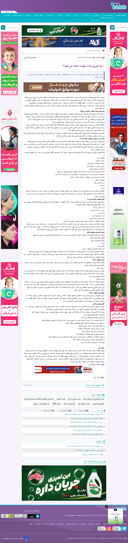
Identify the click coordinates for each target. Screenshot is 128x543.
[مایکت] (34, 516)
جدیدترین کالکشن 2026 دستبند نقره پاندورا (39, 399)
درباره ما (90, 524)
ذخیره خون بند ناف (74, 399)
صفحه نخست (121, 15)
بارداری (86, 15)
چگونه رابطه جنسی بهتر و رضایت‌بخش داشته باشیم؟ (87, 418)
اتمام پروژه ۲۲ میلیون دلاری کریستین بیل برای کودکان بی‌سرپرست (83, 414)
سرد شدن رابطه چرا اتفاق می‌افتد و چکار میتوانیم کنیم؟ (86, 422)
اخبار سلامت (17, 15)
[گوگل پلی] (20, 516)
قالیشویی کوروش (98, 403)
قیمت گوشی (61, 399)
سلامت (50, 15)
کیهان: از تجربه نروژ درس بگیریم (92, 454)
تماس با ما (83, 524)
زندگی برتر (37, 524)
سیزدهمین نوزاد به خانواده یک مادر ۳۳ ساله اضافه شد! (86, 426)
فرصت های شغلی (71, 524)
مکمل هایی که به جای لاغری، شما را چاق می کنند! (88, 430)
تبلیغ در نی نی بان (48, 524)
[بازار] (7, 516)
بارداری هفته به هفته (109, 524)
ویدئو (28, 15)
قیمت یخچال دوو (84, 403)
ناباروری (96, 15)
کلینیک (7, 15)
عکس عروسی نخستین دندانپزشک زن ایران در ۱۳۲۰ (87, 434)
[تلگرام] (119, 530)
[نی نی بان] (118, 6)
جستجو (98, 524)
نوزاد (68, 15)
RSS (30, 524)
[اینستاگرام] (105, 530)
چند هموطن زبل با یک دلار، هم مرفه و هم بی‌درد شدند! (85, 446)
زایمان (76, 15)
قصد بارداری (108, 15)
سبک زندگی (39, 15)
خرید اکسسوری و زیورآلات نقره (94, 399)
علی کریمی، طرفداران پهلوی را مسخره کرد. (89, 450)
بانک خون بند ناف (69, 403)
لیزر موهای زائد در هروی (41, 403)
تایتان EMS (56, 403)
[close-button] (106, 506)
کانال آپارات (60, 524)
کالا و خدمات (94, 20)
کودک (60, 15)
